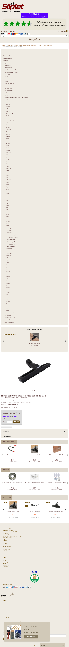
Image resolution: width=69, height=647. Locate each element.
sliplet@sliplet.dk (9, 617)
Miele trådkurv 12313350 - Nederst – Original (34, 482)
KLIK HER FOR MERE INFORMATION (10, 404)
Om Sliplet (5, 545)
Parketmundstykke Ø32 (34, 343)
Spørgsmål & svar (6, 549)
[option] (12, 456)
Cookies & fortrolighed (8, 530)
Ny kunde (5, 543)
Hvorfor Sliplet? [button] (7, 436)
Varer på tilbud (6, 497)
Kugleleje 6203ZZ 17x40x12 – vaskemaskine (12, 482)
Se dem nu (31, 636)
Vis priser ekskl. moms (10, 419)
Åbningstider (5, 550)
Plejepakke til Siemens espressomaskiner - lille (56, 483)
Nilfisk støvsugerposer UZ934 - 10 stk (57, 454)
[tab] (34, 432)
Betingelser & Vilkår (7, 528)
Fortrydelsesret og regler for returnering (12, 536)
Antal (4, 422)
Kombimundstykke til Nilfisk (35, 454)
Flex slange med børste (12, 454)
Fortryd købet (6, 534)
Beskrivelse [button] (6, 431)
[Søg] (66, 36)
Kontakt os (5, 540)
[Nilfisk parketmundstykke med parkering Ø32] (34, 371)
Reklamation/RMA (7, 546)
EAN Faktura (5, 533)
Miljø (4, 542)
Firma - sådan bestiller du (8, 537)
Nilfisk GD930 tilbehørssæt (34, 511)
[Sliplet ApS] (12, 6)
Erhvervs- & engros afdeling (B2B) (10, 531)
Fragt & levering (6, 539)
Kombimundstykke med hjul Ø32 (55, 511)
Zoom (35, 390)
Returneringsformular (7, 547)
